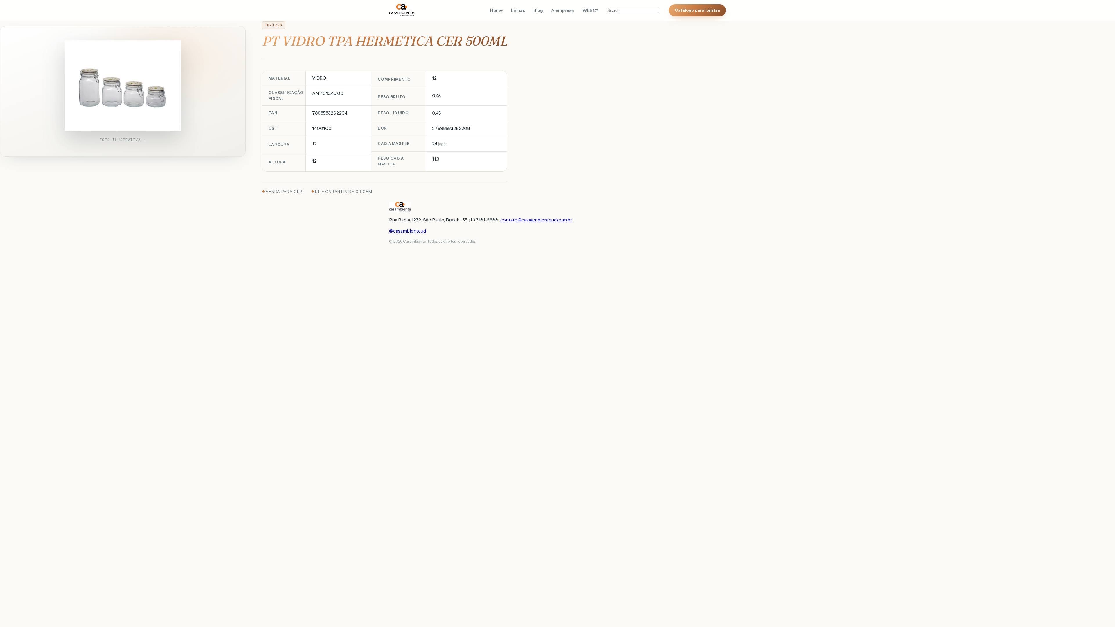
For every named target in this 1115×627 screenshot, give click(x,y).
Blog (538, 10)
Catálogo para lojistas (697, 10)
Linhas (518, 10)
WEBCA (590, 10)
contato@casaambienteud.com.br (536, 220)
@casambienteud (407, 231)
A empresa (562, 10)
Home (496, 10)
